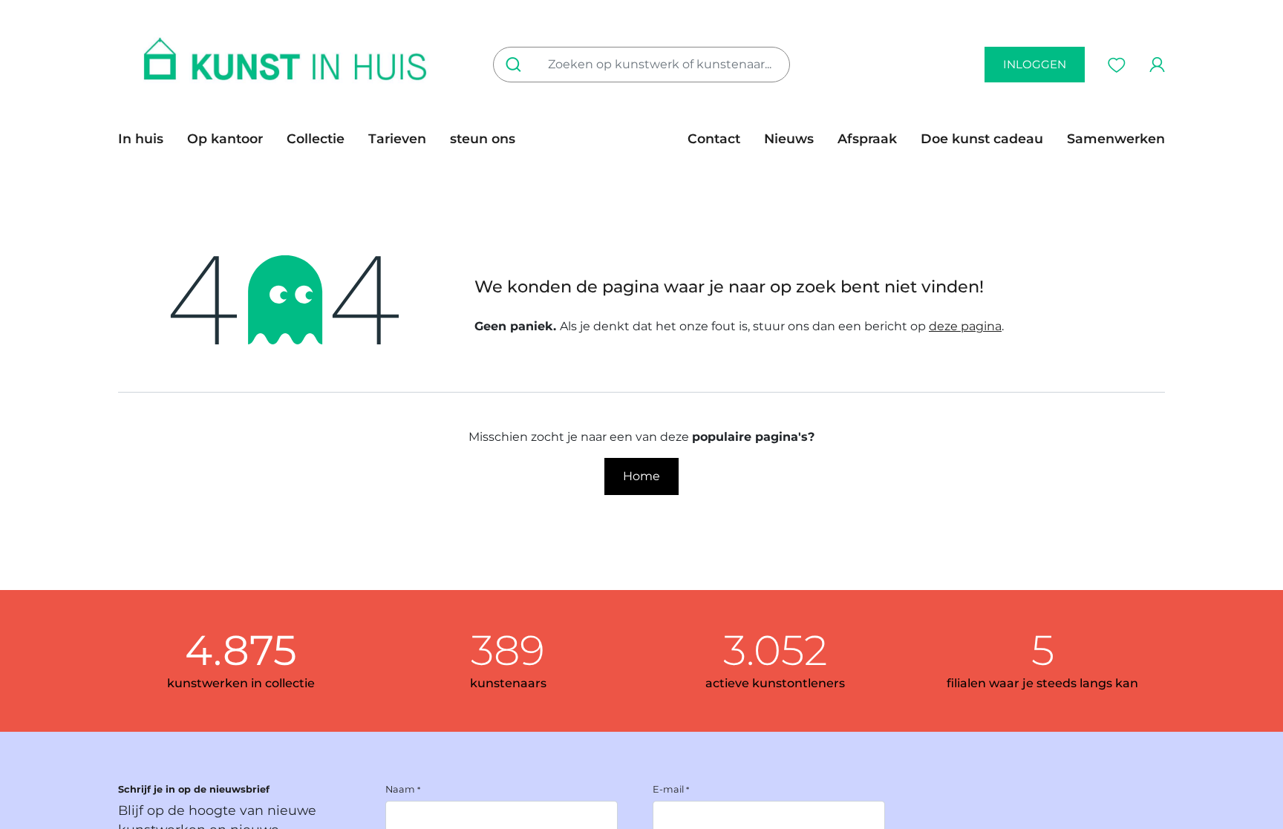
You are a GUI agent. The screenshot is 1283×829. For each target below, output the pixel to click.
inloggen (1034, 64)
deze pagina (965, 326)
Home (641, 476)
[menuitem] (146, 138)
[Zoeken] (516, 64)
